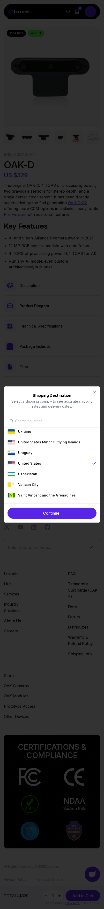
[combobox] (55, 421)
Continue (51, 513)
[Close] (95, 392)
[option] (52, 431)
